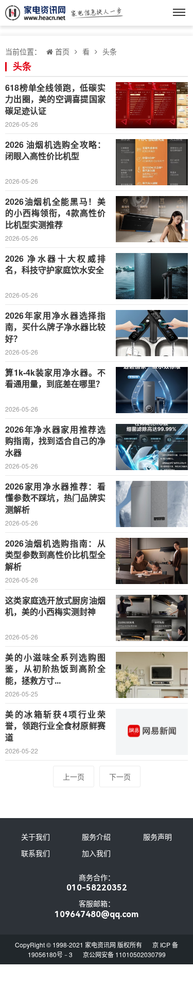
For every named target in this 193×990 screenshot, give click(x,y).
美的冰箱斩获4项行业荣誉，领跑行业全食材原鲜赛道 (55, 725)
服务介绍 (96, 836)
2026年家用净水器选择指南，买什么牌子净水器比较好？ (55, 326)
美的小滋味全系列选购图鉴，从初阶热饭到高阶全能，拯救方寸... (55, 668)
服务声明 (157, 836)
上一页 (73, 776)
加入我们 (96, 853)
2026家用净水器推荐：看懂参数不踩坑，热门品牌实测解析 (55, 497)
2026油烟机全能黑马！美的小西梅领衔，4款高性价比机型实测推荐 (55, 213)
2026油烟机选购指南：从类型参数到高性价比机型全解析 (55, 554)
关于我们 (35, 836)
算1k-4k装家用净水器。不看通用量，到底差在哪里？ (55, 378)
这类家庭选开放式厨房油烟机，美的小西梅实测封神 (55, 605)
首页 (62, 51)
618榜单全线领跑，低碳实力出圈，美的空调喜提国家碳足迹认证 (55, 99)
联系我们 (35, 853)
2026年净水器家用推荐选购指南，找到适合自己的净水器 (55, 440)
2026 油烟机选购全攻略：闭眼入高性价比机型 (55, 150)
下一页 (120, 776)
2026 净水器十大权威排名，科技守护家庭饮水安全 (55, 264)
